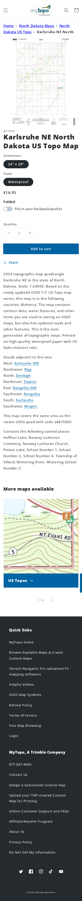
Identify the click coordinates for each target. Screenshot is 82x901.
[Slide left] (30, 600)
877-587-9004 (20, 764)
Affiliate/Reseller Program (31, 821)
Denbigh (23, 375)
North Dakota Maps (36, 25)
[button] (6, 10)
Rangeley (32, 394)
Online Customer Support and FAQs (39, 811)
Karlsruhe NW (26, 363)
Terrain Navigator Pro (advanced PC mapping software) (39, 671)
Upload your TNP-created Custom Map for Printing (37, 798)
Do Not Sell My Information (32, 852)
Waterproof (18, 182)
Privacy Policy (20, 842)
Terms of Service (23, 715)
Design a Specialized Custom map (37, 785)
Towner (30, 381)
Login (13, 736)
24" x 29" (16, 164)
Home (8, 25)
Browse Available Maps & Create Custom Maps (36, 655)
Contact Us (18, 774)
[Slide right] (52, 600)
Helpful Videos (21, 684)
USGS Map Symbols (25, 695)
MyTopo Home (21, 642)
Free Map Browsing (25, 725)
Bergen (30, 406)
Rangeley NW (25, 387)
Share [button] (13, 262)
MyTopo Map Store (45, 892)
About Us (17, 831)
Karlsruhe (24, 400)
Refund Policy (20, 705)
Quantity (10, 224)
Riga (28, 369)
